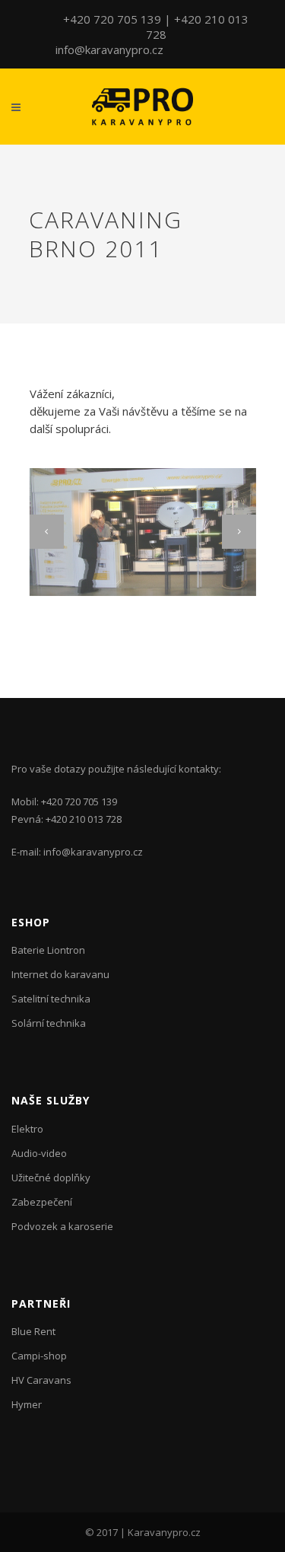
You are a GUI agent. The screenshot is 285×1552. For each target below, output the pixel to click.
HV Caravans (41, 1380)
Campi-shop (39, 1355)
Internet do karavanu (60, 974)
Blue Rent (33, 1331)
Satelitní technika (50, 998)
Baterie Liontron (48, 950)
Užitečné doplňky (50, 1177)
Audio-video (39, 1153)
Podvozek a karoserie (62, 1226)
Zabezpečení (41, 1202)
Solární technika (48, 1023)
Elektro (27, 1129)
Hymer (26, 1404)
